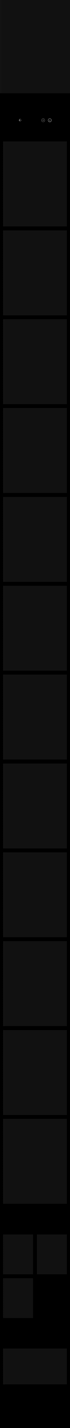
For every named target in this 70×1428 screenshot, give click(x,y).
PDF (60, 113)
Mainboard (34, 1422)
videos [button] (48, 113)
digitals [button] (33, 113)
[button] (28, 120)
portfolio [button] (15, 113)
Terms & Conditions (26, 1418)
